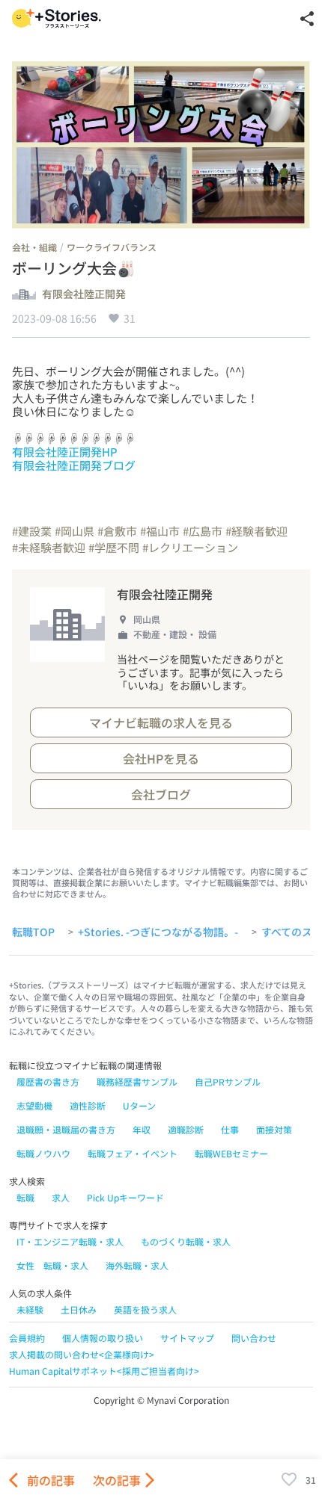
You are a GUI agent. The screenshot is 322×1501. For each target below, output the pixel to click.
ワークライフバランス (112, 247)
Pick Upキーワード (125, 1197)
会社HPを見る (161, 758)
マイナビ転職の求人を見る (161, 722)
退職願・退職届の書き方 (65, 1129)
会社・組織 (34, 247)
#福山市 (160, 531)
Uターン (139, 1105)
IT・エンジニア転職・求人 (70, 1241)
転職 (25, 1197)
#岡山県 (74, 531)
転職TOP (33, 932)
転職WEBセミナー (231, 1153)
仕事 (230, 1129)
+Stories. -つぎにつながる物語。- (158, 932)
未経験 (29, 1309)
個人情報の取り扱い (102, 1337)
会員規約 (27, 1337)
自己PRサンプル (228, 1081)
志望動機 (34, 1105)
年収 (142, 1129)
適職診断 (186, 1129)
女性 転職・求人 (52, 1265)
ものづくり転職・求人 (186, 1241)
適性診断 (88, 1105)
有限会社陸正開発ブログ (74, 465)
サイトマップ (187, 1337)
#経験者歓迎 (256, 531)
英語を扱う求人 (145, 1309)
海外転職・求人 (137, 1265)
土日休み (79, 1309)
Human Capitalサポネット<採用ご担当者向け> (104, 1370)
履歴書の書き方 (47, 1081)
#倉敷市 (117, 531)
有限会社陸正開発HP (65, 451)
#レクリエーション (190, 547)
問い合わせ (253, 1337)
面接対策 (274, 1129)
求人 (61, 1197)
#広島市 (202, 531)
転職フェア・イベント (132, 1153)
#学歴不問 (113, 547)
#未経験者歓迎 (48, 547)
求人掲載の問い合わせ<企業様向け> (81, 1354)
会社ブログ (161, 794)
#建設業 (32, 531)
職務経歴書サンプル (137, 1081)
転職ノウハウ (43, 1153)
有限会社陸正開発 (84, 294)
